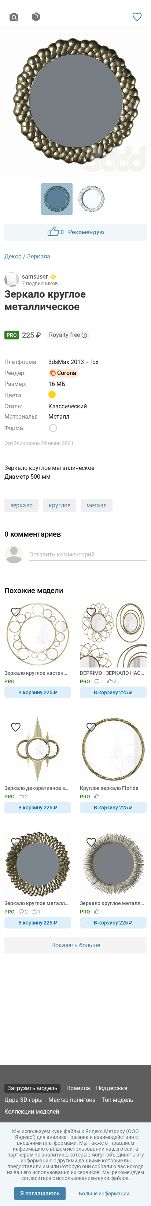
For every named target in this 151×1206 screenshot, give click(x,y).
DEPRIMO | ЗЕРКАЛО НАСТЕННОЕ (112, 673)
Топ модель (117, 1099)
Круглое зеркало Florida (109, 788)
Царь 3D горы (23, 1099)
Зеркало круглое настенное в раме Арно (36, 673)
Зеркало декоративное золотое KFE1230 (36, 788)
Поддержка (112, 1088)
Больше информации (104, 1193)
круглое (59, 505)
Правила (78, 1088)
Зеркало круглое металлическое (36, 903)
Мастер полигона (72, 1099)
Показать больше (75, 945)
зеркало (21, 505)
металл (96, 505)
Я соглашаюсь (40, 1193)
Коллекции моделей (31, 1111)
